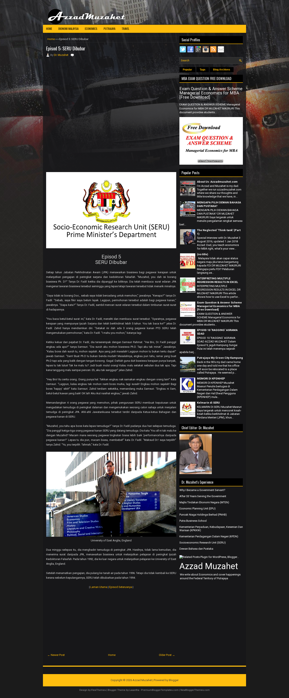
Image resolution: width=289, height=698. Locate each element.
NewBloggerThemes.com (195, 690)
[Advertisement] (111, 85)
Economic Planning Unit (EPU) (197, 508)
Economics (91, 28)
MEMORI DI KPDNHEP (211, 378)
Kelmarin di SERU (208, 402)
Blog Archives (221, 69)
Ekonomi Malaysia (68, 28)
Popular (187, 69)
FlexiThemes (98, 690)
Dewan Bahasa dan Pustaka (196, 548)
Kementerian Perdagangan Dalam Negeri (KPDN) (208, 536)
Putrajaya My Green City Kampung (220, 357)
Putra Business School (193, 520)
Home (49, 28)
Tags (202, 69)
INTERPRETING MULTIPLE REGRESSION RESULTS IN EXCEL (217, 280)
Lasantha (134, 690)
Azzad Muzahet (208, 566)
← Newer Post (56, 655)
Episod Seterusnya (120, 587)
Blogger (174, 680)
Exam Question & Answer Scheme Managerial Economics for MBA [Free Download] (210, 93)
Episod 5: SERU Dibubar (65, 48)
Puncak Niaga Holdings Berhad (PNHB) (203, 514)
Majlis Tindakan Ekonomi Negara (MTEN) (204, 502)
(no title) (202, 254)
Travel (125, 28)
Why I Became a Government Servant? (202, 490)
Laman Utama (98, 587)
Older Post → (167, 655)
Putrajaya (109, 28)
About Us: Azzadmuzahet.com (217, 181)
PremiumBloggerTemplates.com (160, 690)
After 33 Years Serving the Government (202, 496)
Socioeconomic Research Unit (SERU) (202, 542)
